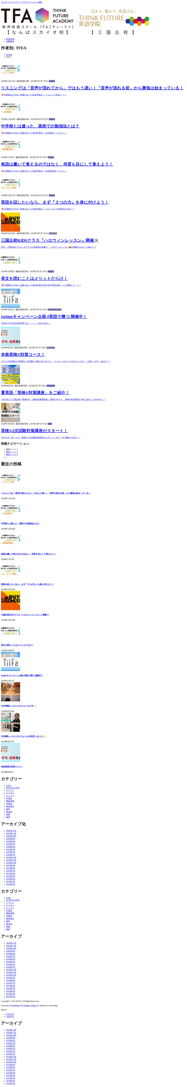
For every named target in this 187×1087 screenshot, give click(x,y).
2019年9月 (10, 865)
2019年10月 (11, 863)
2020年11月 (11, 833)
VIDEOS (10, 1016)
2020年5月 (10, 849)
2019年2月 (10, 884)
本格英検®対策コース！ (23, 354)
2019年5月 (10, 876)
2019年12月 (11, 857)
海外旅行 (10, 806)
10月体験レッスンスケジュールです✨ (18, 706)
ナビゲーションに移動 (32, 2)
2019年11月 (11, 860)
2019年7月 (10, 871)
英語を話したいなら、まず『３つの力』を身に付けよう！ (55, 202)
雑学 (8, 817)
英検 (50, 424)
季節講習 (51, 386)
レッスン (51, 348)
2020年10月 (11, 836)
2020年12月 (11, 831)
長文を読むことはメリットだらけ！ (34, 278)
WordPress (15, 1005)
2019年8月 (10, 868)
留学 (8, 809)
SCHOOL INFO (54, 309)
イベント (53, 233)
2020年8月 (10, 841)
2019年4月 (10, 879)
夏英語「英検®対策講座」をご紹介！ (35, 392)
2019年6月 (10, 873)
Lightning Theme (29, 1005)
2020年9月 (10, 839)
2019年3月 (10, 881)
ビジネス (10, 793)
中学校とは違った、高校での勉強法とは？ (40, 126)
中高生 (9, 798)
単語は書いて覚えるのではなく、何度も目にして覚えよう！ (57, 164)
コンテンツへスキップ (11, 2)
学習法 (52, 81)
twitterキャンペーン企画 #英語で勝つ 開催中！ (44, 316)
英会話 (9, 812)
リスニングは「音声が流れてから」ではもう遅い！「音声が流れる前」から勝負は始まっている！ (92, 88)
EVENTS (10, 1014)
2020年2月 (10, 855)
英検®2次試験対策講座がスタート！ (34, 430)
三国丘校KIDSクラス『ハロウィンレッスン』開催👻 (50, 240)
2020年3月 (10, 852)
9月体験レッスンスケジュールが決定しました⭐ (23, 736)
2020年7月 (10, 844)
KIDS (8, 786)
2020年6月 (10, 847)
